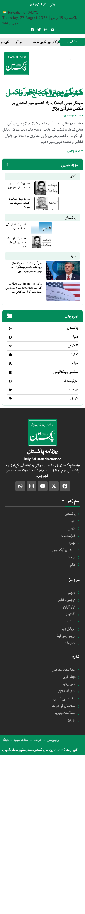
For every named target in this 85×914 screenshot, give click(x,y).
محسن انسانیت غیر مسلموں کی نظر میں (19, 185)
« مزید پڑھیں (75, 150)
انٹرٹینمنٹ (71, 381)
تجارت (74, 354)
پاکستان (70, 218)
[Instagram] (46, 29)
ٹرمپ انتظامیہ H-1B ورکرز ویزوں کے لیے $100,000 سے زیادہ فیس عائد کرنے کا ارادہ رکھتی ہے (23, 288)
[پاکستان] (10, 328)
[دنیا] (10, 337)
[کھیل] (10, 399)
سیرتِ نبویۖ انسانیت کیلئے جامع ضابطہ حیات (19, 203)
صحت (73, 390)
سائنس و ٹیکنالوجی (65, 372)
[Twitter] (39, 29)
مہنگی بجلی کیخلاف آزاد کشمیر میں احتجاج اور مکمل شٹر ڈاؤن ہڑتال (47, 106)
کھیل (74, 398)
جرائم (75, 363)
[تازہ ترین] (10, 346)
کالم (73, 176)
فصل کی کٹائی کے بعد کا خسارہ (16, 226)
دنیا (73, 256)
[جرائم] (10, 363)
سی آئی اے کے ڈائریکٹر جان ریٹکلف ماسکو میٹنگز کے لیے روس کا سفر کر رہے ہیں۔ (25, 267)
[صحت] (10, 390)
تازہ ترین (73, 345)
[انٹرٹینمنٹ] (10, 381)
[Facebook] (32, 29)
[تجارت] (10, 355)
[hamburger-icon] (75, 62)
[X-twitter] (54, 486)
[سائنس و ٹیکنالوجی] (10, 372)
